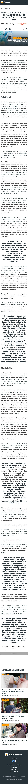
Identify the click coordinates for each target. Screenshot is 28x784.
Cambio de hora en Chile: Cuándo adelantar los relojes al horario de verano (13, 691)
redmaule (4, 744)
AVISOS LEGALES (14, 771)
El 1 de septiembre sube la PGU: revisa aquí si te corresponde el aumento (14, 741)
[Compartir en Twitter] (6, 30)
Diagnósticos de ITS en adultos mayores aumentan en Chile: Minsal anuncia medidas (13, 716)
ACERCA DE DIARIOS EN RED (14, 765)
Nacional (7, 8)
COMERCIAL (14, 767)
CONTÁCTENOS (14, 769)
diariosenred (5, 695)
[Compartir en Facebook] (2, 30)
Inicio (2, 8)
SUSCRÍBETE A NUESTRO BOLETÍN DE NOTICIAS (14, 647)
